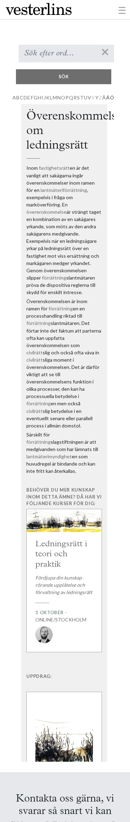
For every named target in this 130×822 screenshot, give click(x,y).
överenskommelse (46, 212)
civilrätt (34, 352)
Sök (64, 76)
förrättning (54, 278)
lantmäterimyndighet (49, 456)
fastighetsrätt (54, 168)
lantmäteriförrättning (64, 190)
